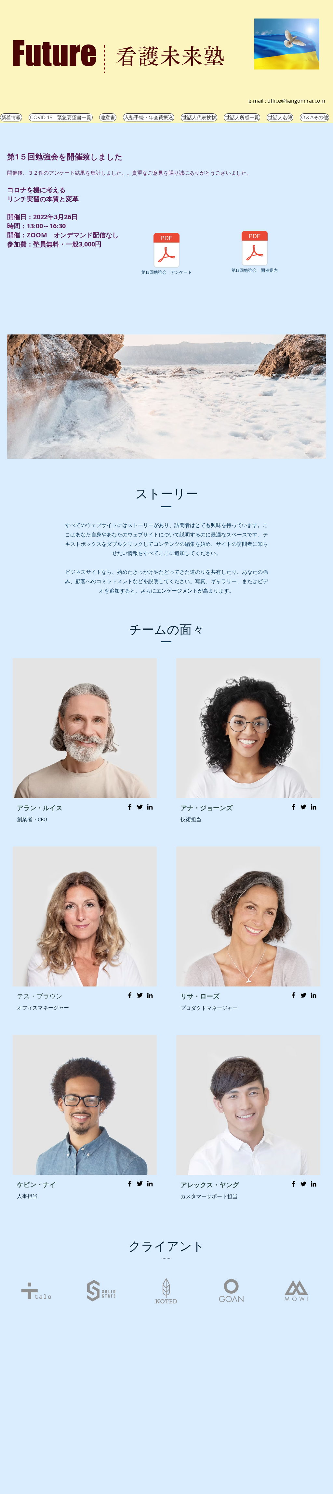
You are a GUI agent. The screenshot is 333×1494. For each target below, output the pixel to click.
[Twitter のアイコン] (140, 807)
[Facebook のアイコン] (130, 807)
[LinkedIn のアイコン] (150, 807)
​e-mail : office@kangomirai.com (286, 100)
